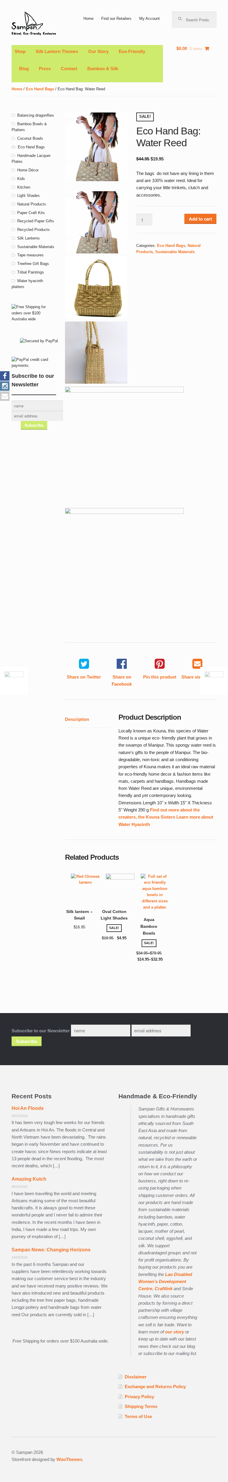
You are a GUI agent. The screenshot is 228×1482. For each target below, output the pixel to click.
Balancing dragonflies (35, 115)
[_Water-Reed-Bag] (96, 287)
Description (77, 719)
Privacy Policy (139, 1396)
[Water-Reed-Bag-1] (124, 446)
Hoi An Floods (28, 1108)
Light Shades (28, 195)
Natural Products (31, 204)
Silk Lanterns (28, 238)
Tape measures (30, 255)
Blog (24, 68)
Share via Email (197, 676)
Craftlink (164, 1288)
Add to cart (200, 219)
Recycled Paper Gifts (35, 221)
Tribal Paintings (30, 272)
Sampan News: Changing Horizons (51, 1249)
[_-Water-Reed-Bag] (96, 146)
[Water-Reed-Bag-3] (124, 567)
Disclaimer (136, 1376)
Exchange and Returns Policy (155, 1386)
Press (45, 68)
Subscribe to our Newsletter (41, 1030)
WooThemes (69, 1459)
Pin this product (159, 676)
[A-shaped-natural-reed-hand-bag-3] (96, 353)
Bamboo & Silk (102, 68)
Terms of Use (138, 1416)
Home (88, 18)
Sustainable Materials (175, 252)
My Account (149, 18)
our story (174, 1331)
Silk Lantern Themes (57, 51)
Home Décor (28, 170)
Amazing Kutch (29, 1179)
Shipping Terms (141, 1406)
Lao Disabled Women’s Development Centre (165, 1281)
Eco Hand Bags (40, 89)
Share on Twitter (84, 676)
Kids (21, 178)
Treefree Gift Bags (33, 263)
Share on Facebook (122, 680)
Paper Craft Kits (31, 212)
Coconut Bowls (30, 138)
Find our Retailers (116, 18)
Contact (69, 68)
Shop (20, 51)
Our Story (98, 51)
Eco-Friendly (132, 51)
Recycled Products (33, 229)
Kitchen (23, 187)
